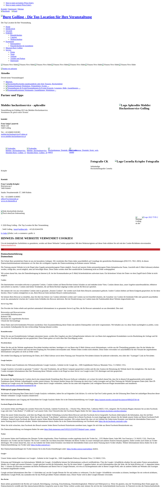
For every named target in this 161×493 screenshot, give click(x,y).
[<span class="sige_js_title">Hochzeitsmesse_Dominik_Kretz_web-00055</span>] (62, 152)
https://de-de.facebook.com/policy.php (113, 421)
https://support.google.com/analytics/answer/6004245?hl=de (117, 400)
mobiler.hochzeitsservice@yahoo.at (14, 134)
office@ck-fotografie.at (9, 199)
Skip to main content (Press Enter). (18, 5)
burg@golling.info (20, 229)
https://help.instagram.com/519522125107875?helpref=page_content (69, 429)
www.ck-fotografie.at (9, 201)
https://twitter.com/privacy (40, 445)
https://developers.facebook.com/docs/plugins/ (109, 411)
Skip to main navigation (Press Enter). (20, 3)
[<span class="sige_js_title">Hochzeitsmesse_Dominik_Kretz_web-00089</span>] (84, 152)
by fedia (4, 233)
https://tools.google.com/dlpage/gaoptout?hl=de (18, 385)
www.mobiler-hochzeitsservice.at (13, 136)
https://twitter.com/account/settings (79, 449)
